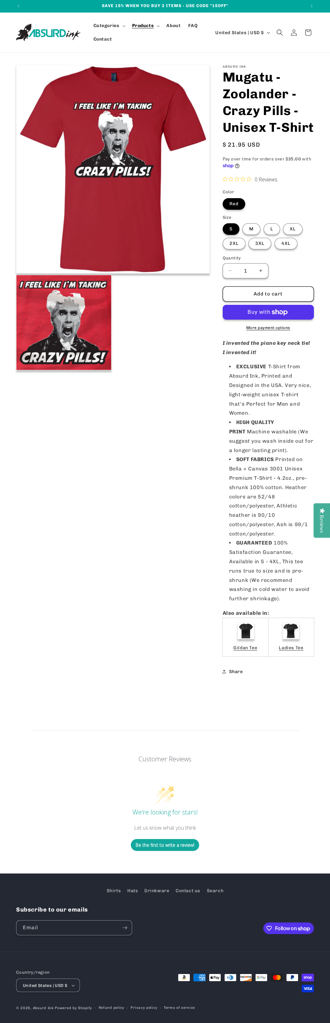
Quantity (232, 258)
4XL (286, 243)
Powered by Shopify (73, 1008)
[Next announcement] (312, 6)
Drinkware (156, 890)
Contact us (188, 890)
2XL (234, 243)
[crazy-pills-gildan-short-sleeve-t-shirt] (246, 639)
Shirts (114, 890)
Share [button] (236, 671)
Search (215, 890)
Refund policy (111, 1008)
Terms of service (179, 1008)
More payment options (268, 327)
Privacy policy (144, 1008)
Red (233, 204)
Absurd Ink (43, 1008)
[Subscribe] (125, 927)
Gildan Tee (245, 648)
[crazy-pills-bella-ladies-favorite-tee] (291, 639)
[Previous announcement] (18, 6)
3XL (260, 243)
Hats (132, 890)
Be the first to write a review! (165, 845)
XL (293, 229)
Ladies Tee (291, 648)
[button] (109, 26)
